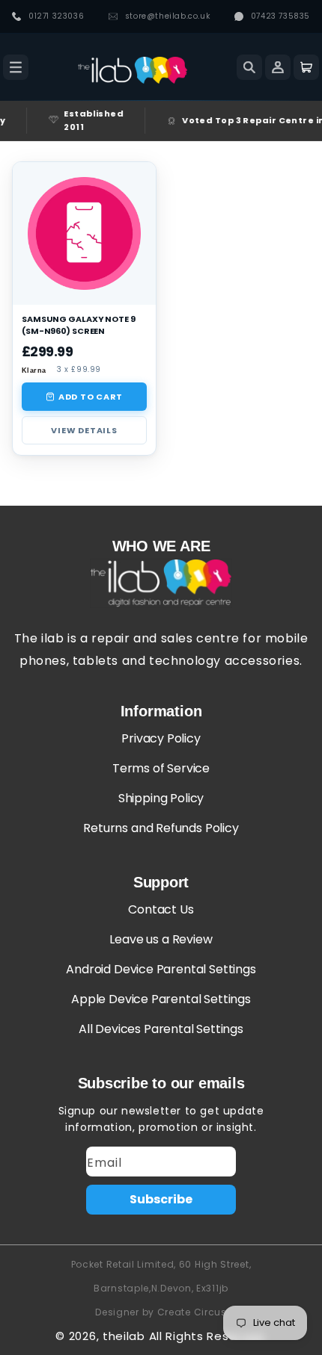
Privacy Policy (161, 738)
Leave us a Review (160, 939)
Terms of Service (161, 768)
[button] (15, 67)
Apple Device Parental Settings (161, 999)
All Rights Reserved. (208, 1336)
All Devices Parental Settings (161, 1029)
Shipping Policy (161, 798)
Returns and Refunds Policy (160, 828)
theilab (124, 1336)
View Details (84, 430)
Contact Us (160, 909)
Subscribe (161, 1199)
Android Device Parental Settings (160, 969)
